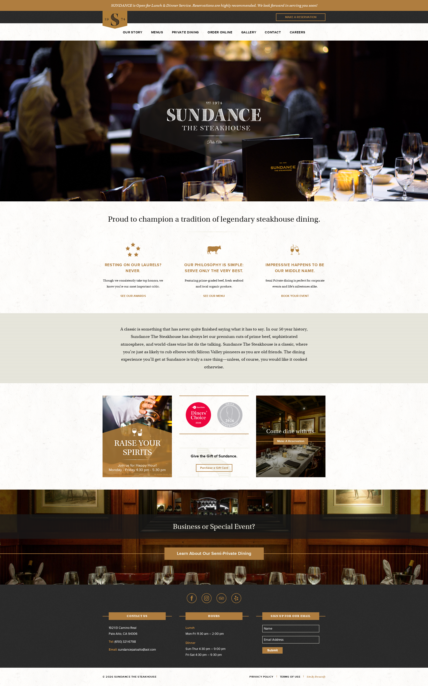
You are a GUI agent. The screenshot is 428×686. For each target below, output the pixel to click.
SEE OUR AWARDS (133, 296)
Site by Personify (316, 676)
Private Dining (185, 32)
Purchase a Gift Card (214, 468)
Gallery (248, 32)
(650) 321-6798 (125, 642)
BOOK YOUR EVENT (295, 296)
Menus (157, 32)
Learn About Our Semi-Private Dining (214, 553)
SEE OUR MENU (214, 296)
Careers (297, 32)
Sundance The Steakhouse (115, 20)
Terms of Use (290, 676)
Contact (273, 32)
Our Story (132, 32)
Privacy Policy (261, 676)
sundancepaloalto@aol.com (137, 650)
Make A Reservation (301, 17)
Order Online (220, 32)
